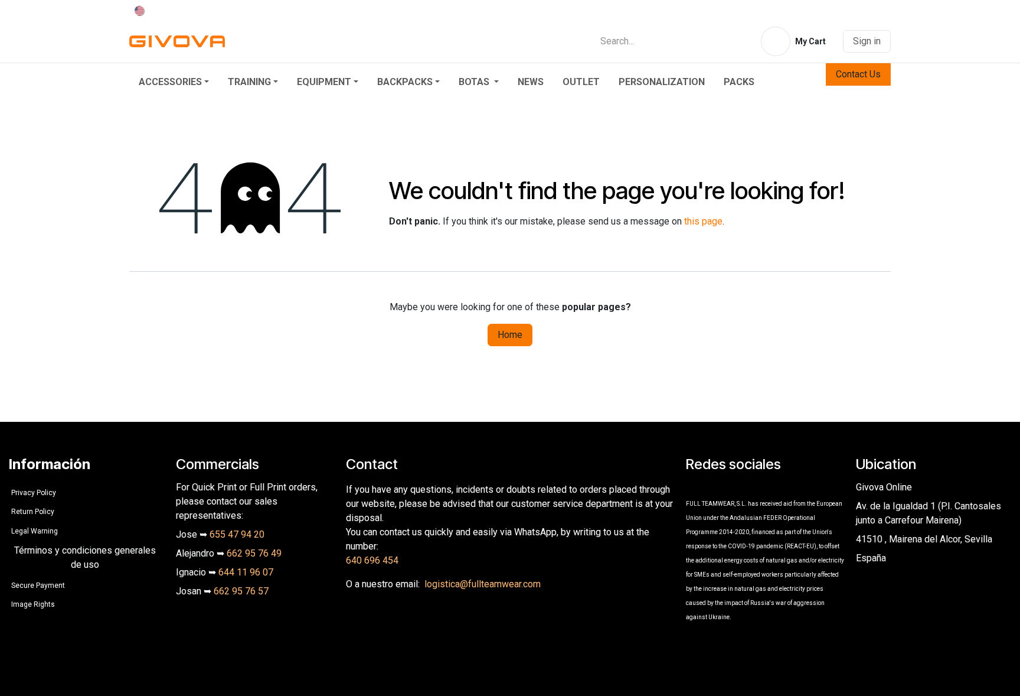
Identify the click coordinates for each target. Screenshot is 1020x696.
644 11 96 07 (245, 572)
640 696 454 (372, 560)
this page (703, 221)
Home (510, 334)
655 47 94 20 (237, 534)
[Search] (734, 41)
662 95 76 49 (254, 553)
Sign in (867, 41)
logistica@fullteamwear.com (482, 584)
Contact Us (858, 74)
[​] (693, 487)
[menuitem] (173, 82)
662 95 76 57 (241, 591)
